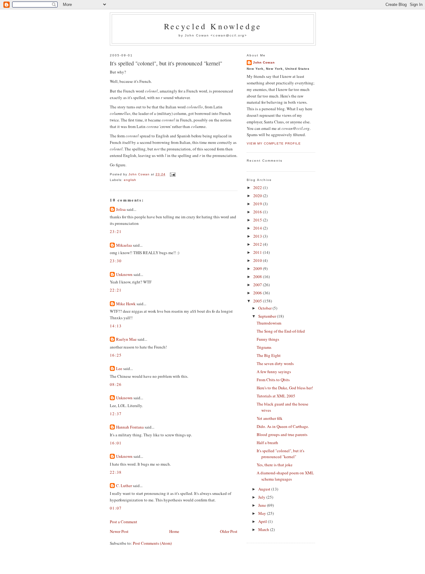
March (264, 529)
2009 (258, 268)
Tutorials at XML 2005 (276, 396)
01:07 (116, 508)
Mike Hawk (126, 303)
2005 (258, 301)
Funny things (268, 339)
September (267, 316)
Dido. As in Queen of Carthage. (283, 426)
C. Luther (124, 485)
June (262, 505)
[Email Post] (172, 174)
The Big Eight (269, 355)
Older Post (228, 531)
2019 (258, 203)
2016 (258, 212)
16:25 (116, 355)
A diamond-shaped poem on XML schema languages (285, 476)
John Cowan (264, 62)
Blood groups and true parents (282, 434)
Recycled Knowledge (213, 26)
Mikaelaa (124, 245)
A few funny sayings (274, 371)
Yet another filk (270, 418)
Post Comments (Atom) (152, 543)
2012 (258, 244)
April (263, 521)
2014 (258, 228)
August (264, 489)
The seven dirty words (275, 363)
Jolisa (121, 209)
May (262, 513)
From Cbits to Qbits (273, 379)
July (262, 497)
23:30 (116, 260)
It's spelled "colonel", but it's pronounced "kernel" (280, 454)
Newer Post (119, 531)
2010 (258, 260)
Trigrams (264, 347)
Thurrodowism (269, 323)
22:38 (116, 472)
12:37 (116, 413)
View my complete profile (274, 143)
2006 (258, 293)
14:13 (116, 326)
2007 (258, 284)
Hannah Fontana (130, 427)
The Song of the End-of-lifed (281, 331)
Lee (119, 368)
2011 (258, 252)
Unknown (124, 274)
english (130, 180)
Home (174, 531)
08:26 (116, 384)
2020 (258, 195)
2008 (258, 276)
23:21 (116, 231)
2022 (258, 187)
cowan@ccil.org (228, 35)
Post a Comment (123, 521)
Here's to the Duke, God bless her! (285, 388)
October (265, 308)
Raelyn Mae (126, 339)
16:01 (116, 443)
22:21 (116, 290)
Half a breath (267, 442)
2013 (258, 236)
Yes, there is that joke (274, 464)
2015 (258, 220)
